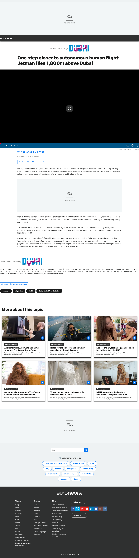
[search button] (86, 450)
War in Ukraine (78, 463)
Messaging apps (40, 523)
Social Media (86, 474)
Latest (36, 514)
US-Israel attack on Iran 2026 (56, 463)
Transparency (57, 520)
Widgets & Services (41, 526)
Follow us (37, 517)
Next (17, 520)
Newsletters (78, 515)
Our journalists (20, 538)
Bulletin (36, 508)
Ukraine (58, 469)
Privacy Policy (57, 517)
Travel (17, 526)
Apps (35, 520)
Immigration (71, 469)
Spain (92, 463)
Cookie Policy (57, 514)
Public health (53, 474)
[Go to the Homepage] (6, 38)
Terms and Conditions (60, 511)
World (17, 508)
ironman (6, 291)
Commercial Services (59, 508)
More (54, 501)
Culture (17, 529)
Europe (17, 505)
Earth (17, 517)
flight (31, 291)
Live (35, 505)
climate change (69, 474)
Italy (47, 469)
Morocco (64, 479)
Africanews (38, 529)
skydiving (19, 291)
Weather (37, 511)
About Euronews (58, 505)
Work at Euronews (58, 526)
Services (37, 501)
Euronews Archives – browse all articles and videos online (23, 543)
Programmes (19, 535)
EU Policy (18, 514)
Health (17, 523)
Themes (18, 501)
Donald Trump (88, 469)
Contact (55, 523)
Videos (17, 532)
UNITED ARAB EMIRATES (31, 152)
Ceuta (76, 479)
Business (18, 511)
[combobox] (69, 450)
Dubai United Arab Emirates (49, 291)
